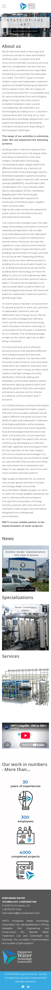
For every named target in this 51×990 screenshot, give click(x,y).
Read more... (25, 688)
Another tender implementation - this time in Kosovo (26, 553)
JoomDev (25, 978)
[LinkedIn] (28, 986)
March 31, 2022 (25, 589)
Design (25, 684)
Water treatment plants (25, 609)
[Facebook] (23, 986)
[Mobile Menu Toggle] (4, 6)
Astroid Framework (25, 981)
